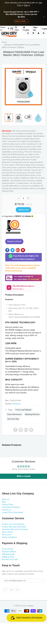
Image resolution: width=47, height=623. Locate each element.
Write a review (23, 476)
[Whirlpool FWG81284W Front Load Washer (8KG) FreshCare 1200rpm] (23, 86)
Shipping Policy (8, 557)
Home (4, 42)
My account (6, 534)
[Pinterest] (11, 589)
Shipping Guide (8, 554)
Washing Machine (32, 414)
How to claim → (21, 21)
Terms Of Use (7, 549)
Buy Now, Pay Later (10, 559)
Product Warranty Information (14, 527)
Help (17, 30)
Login (44, 29)
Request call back (14, 241)
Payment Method (9, 551)
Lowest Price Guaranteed (12, 512)
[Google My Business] (11, 28)
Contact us (6, 510)
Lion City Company (26, 606)
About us (5, 499)
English (26, 30)
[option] (23, 86)
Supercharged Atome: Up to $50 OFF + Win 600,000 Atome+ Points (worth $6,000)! (21, 14)
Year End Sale (13, 419)
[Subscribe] (42, 581)
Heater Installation (9, 537)
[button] (23, 288)
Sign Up (35, 28)
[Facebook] (8, 28)
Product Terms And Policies (13, 524)
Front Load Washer (23, 410)
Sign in (27, 5)
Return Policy (7, 532)
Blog (4, 502)
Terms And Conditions (11, 507)
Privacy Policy (7, 504)
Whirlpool (16, 404)
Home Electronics (14, 414)
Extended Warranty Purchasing (15, 529)
